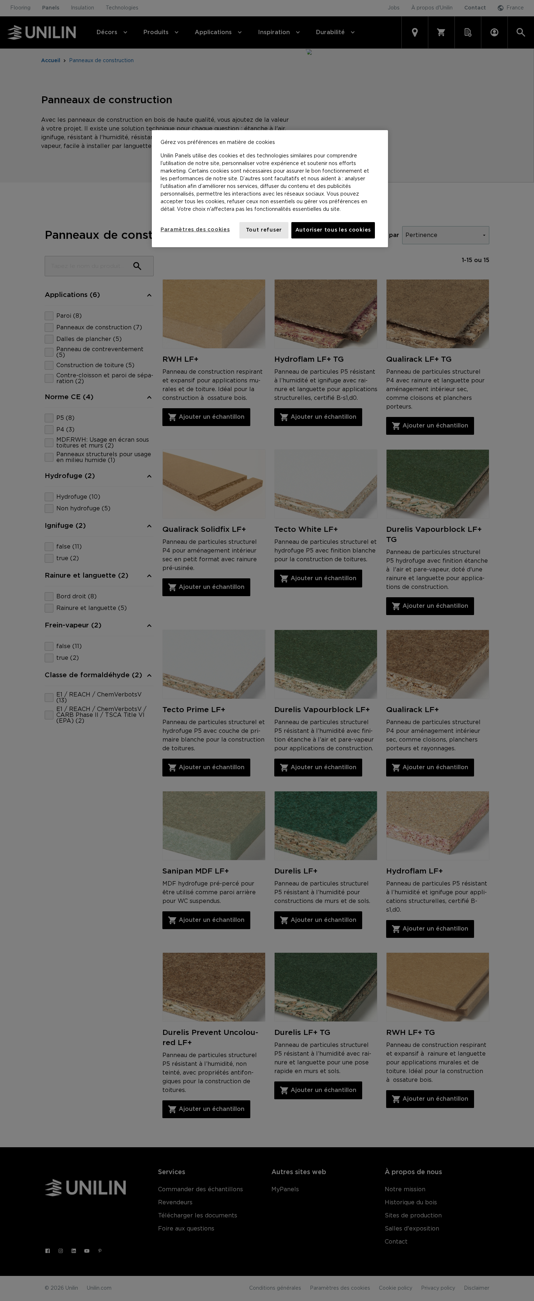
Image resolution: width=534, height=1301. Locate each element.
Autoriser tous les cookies (333, 230)
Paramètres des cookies (195, 229)
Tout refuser (264, 230)
